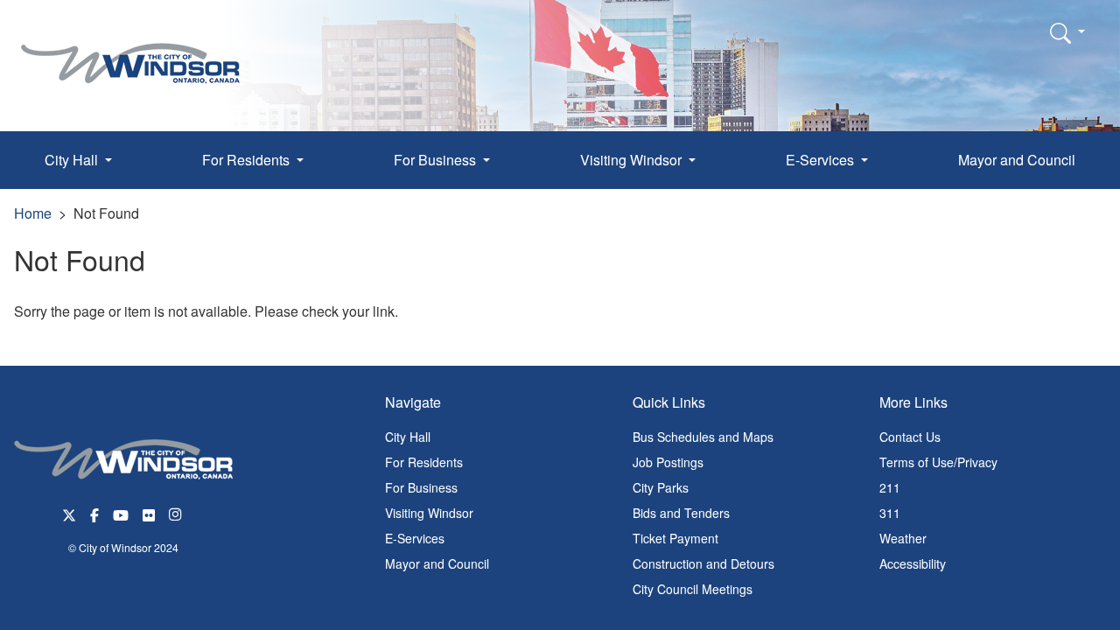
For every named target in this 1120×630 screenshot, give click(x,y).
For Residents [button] (247, 160)
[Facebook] (94, 513)
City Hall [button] (73, 160)
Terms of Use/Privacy (938, 462)
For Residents (424, 462)
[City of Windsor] (130, 50)
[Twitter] (69, 513)
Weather (903, 538)
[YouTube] (121, 513)
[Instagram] (177, 513)
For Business (421, 487)
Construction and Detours (703, 563)
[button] (1067, 32)
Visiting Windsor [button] (632, 160)
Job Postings (668, 462)
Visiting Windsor (429, 513)
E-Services (414, 538)
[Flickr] (149, 513)
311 (889, 513)
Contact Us (910, 436)
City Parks (661, 487)
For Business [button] (437, 160)
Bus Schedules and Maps (703, 436)
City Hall (407, 436)
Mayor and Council (1016, 160)
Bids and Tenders (681, 513)
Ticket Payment (675, 538)
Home (33, 213)
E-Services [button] (822, 160)
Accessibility (912, 563)
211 (889, 487)
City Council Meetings (692, 589)
